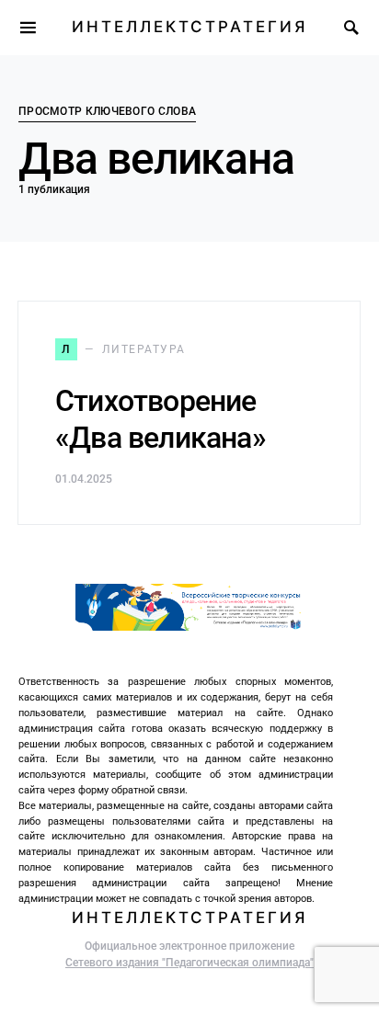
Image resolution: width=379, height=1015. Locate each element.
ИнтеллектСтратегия (189, 26)
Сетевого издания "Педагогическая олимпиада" (189, 962)
